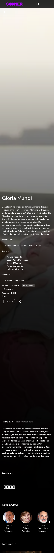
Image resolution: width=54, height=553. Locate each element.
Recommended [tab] (24, 421)
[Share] (19, 301)
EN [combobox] (38, 4)
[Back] (4, 12)
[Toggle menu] (46, 4)
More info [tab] (8, 421)
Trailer (9, 301)
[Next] (49, 522)
